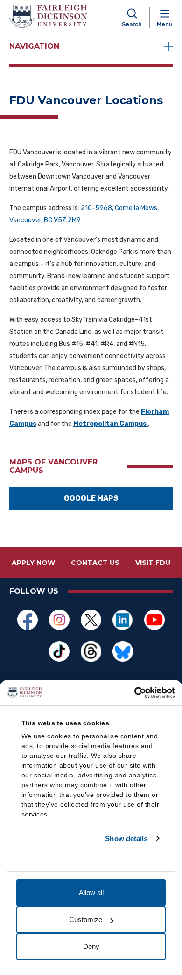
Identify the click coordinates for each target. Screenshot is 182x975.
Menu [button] (165, 24)
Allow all (91, 892)
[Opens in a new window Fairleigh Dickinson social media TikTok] (59, 651)
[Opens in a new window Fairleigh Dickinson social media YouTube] (154, 620)
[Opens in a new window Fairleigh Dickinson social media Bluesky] (122, 651)
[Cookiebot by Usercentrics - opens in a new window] (134, 693)
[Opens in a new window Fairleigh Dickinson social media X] (91, 620)
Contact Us (95, 562)
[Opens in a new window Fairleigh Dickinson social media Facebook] (27, 620)
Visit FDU (152, 562)
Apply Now (33, 562)
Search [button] (132, 24)
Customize (85, 919)
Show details (126, 838)
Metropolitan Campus (110, 424)
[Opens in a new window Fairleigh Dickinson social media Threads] (91, 651)
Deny (91, 946)
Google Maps (91, 498)
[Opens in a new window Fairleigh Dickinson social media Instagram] (59, 620)
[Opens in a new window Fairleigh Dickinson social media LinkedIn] (122, 620)
